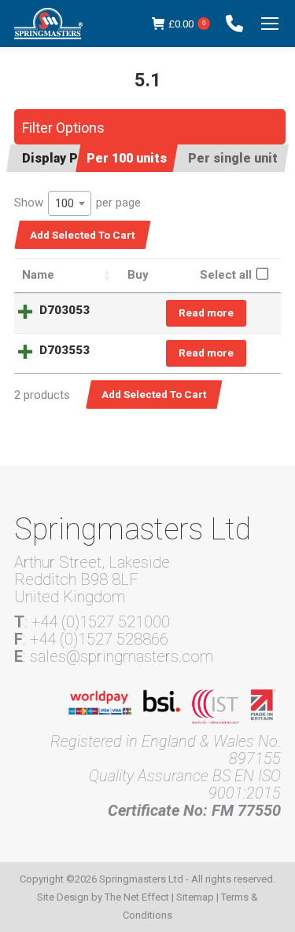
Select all (226, 275)
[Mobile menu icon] (270, 24)
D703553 (64, 350)
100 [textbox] (64, 203)
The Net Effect (137, 897)
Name (38, 275)
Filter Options (63, 127)
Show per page (77, 203)
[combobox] (69, 203)
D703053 (64, 310)
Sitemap (195, 897)
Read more (206, 312)
